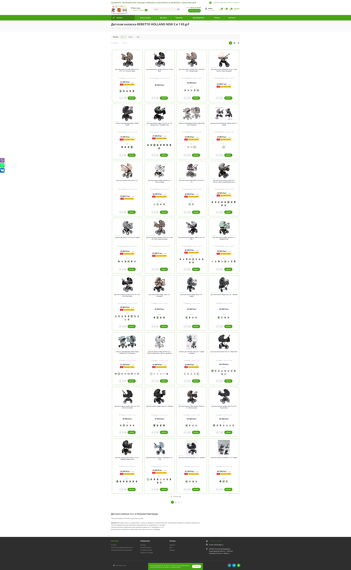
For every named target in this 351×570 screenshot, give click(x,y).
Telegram (234, 565)
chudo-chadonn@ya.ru (216, 545)
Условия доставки (146, 550)
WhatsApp (238, 565)
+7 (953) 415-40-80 (194, 7)
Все (179, 502)
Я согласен (197, 566)
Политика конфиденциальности (122, 547)
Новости (172, 545)
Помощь (143, 545)
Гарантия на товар (146, 552)
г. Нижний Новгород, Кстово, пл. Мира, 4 (226, 2)
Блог (171, 547)
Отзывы (113, 545)
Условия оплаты (145, 547)
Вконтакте (229, 565)
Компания (114, 541)
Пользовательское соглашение (121, 550)
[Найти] (178, 9)
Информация (145, 541)
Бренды (172, 550)
